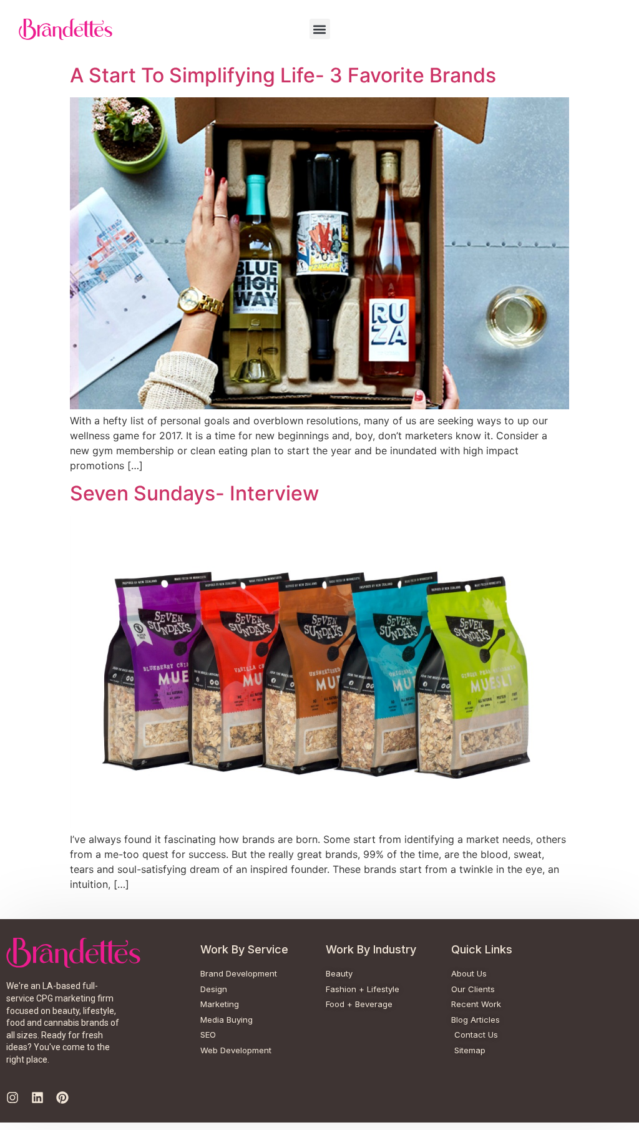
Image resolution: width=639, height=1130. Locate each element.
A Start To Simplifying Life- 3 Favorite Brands (283, 75)
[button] (320, 29)
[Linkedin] (37, 1097)
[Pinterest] (62, 1097)
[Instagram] (12, 1097)
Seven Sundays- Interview (194, 493)
